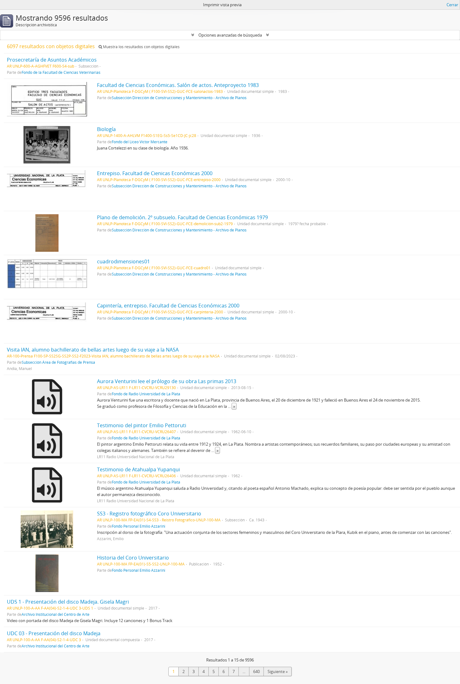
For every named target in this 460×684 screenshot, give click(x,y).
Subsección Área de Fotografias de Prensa (58, 362)
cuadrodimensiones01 (123, 261)
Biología (106, 129)
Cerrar (452, 5)
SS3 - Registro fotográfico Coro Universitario (149, 513)
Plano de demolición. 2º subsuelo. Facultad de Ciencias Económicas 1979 (182, 217)
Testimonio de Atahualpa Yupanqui (138, 469)
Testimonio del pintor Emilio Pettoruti (141, 425)
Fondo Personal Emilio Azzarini (138, 526)
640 (256, 671)
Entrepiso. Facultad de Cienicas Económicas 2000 (154, 173)
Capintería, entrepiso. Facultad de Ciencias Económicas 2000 (168, 305)
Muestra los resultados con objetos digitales (141, 46)
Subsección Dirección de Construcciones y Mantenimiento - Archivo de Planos (179, 97)
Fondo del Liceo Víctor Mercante (139, 141)
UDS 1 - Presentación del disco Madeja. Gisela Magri (68, 601)
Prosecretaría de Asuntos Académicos (52, 59)
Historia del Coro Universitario (133, 557)
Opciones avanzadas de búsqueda (230, 35)
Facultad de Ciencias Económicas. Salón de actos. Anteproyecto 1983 (178, 85)
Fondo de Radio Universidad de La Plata (146, 393)
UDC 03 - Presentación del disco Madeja (53, 633)
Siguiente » (278, 671)
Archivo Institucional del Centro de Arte (55, 614)
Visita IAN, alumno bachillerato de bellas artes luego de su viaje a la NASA (93, 349)
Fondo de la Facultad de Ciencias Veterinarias (61, 72)
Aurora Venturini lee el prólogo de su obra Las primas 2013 (166, 381)
